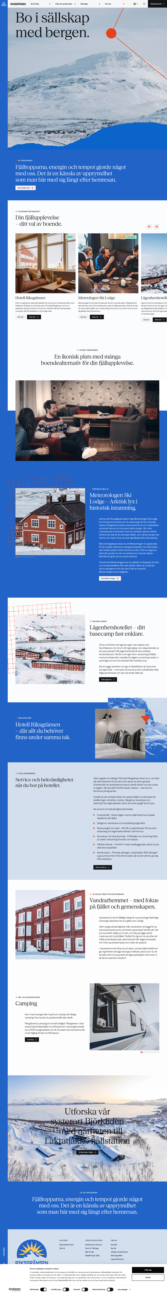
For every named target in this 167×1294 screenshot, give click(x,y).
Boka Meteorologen (108, 578)
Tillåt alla (148, 1270)
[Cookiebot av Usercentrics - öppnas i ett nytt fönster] (15, 1289)
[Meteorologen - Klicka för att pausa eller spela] (87, 420)
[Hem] (18, 4)
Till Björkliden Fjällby (86, 1152)
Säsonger (84, 4)
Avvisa (148, 1277)
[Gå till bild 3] (31, 557)
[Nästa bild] (32, 521)
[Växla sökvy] (144, 4)
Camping (30, 1040)
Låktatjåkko (4, 1251)
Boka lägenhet (106, 679)
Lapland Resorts (117, 1259)
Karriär (113, 1248)
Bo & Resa (35, 4)
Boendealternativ (24, 188)
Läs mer (20, 317)
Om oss (108, 4)
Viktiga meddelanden (119, 1252)
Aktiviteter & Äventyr (93, 1245)
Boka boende (156, 4)
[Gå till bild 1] (18, 557)
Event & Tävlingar (92, 1248)
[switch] (66, 1289)
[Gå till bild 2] (25, 557)
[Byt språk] (135, 4)
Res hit (62, 1248)
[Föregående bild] (67, 521)
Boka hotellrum (101, 867)
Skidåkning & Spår (92, 1255)
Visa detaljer (123, 1289)
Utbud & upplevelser (63, 4)
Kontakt (114, 1245)
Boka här (32, 317)
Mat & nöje (89, 1252)
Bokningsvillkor (117, 1255)
